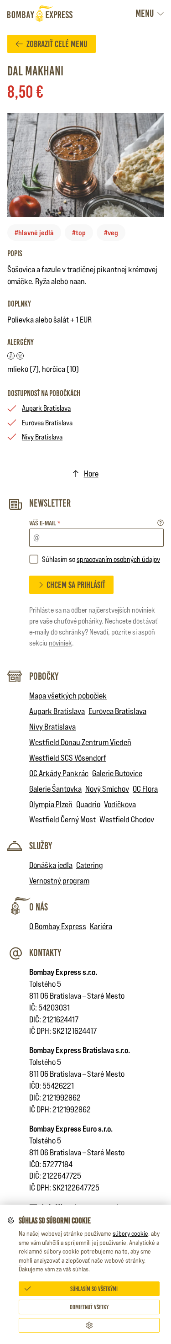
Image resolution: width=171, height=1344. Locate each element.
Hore (91, 473)
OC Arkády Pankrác (58, 773)
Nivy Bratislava (42, 437)
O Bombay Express (57, 926)
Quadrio (88, 804)
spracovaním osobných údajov (118, 559)
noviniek (60, 643)
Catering (89, 865)
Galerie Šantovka (55, 789)
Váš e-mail (44, 523)
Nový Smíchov (107, 789)
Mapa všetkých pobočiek (68, 695)
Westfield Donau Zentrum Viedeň (80, 742)
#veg (111, 232)
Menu (144, 13)
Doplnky (19, 303)
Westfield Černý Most (62, 819)
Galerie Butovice (117, 773)
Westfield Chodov (126, 819)
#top (79, 232)
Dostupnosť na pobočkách (43, 393)
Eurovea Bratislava (47, 422)
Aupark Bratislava (46, 408)
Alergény (20, 342)
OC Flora (145, 789)
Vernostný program (59, 880)
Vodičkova (120, 804)
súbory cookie (130, 1233)
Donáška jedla (51, 865)
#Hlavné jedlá (34, 232)
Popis (14, 253)
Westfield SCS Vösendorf (67, 757)
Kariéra (101, 926)
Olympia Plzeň (51, 804)
